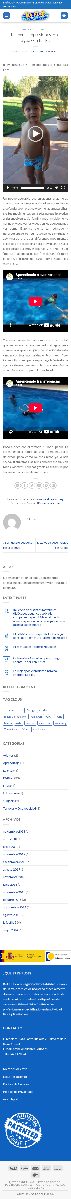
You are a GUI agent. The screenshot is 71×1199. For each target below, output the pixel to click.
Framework (36, 716)
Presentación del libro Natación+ (35, 646)
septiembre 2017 (14, 861)
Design (31, 710)
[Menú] (6, 15)
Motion (8, 723)
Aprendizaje (30, 29)
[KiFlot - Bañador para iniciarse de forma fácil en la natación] (35, 15)
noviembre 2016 (14, 877)
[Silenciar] (57, 188)
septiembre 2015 (14, 907)
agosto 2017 (11, 869)
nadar (18, 723)
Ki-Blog (44, 29)
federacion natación (15, 716)
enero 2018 (10, 846)
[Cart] (64, 15)
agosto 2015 (11, 915)
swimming (60, 723)
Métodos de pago (15, 1076)
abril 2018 (10, 839)
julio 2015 (9, 922)
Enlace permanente (49, 503)
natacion (30, 723)
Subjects (9, 801)
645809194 (18, 1054)
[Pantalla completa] (63, 188)
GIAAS (50, 716)
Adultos (8, 755)
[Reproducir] (8, 188)
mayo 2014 (10, 930)
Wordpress (39, 729)
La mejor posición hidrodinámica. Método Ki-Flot (35, 672)
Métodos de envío (15, 1069)
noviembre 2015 (14, 892)
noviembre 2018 (14, 831)
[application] (35, 134)
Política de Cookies (16, 1084)
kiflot (55, 51)
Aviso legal (10, 1099)
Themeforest (11, 729)
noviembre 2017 (14, 854)
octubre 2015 (12, 899)
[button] (35, 134)
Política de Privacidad (18, 1091)
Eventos (8, 770)
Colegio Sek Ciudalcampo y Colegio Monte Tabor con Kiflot (37, 660)
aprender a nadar (13, 710)
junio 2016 (10, 884)
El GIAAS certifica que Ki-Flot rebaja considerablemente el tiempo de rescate (40, 635)
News (7, 785)
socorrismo (45, 723)
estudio (42, 710)
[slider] (32, 188)
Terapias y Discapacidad (19, 808)
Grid (59, 716)
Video (25, 729)
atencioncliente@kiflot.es (30, 1049)
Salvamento (11, 793)
